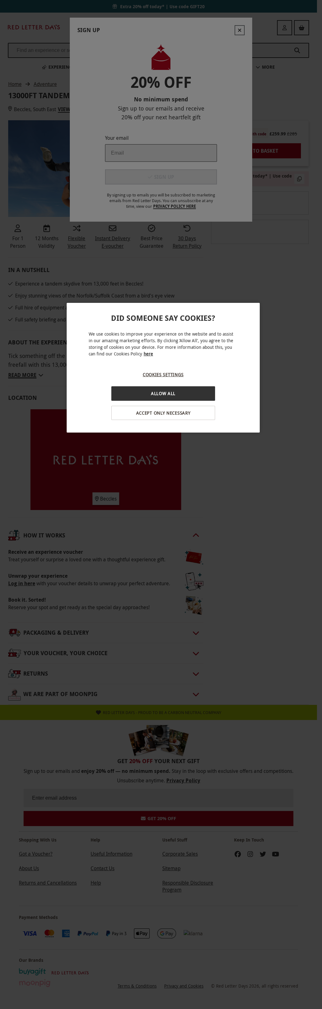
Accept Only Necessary (163, 413)
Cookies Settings (163, 374)
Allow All (163, 393)
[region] (163, 368)
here (148, 354)
